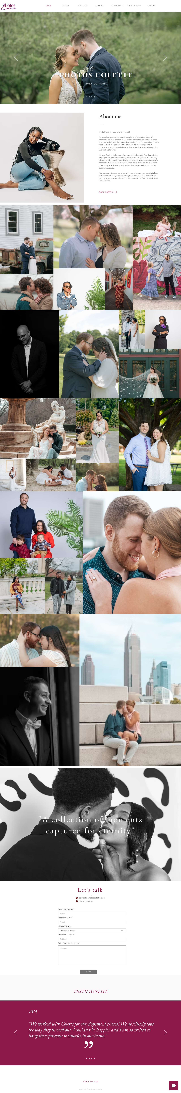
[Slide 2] (89, 96)
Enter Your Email (65, 918)
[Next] (165, 57)
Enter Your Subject (66, 935)
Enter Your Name (65, 909)
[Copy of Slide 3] (94, 1058)
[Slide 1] (86, 96)
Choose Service (65, 926)
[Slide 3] (91, 96)
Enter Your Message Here (69, 943)
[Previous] (16, 57)
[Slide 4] (94, 96)
